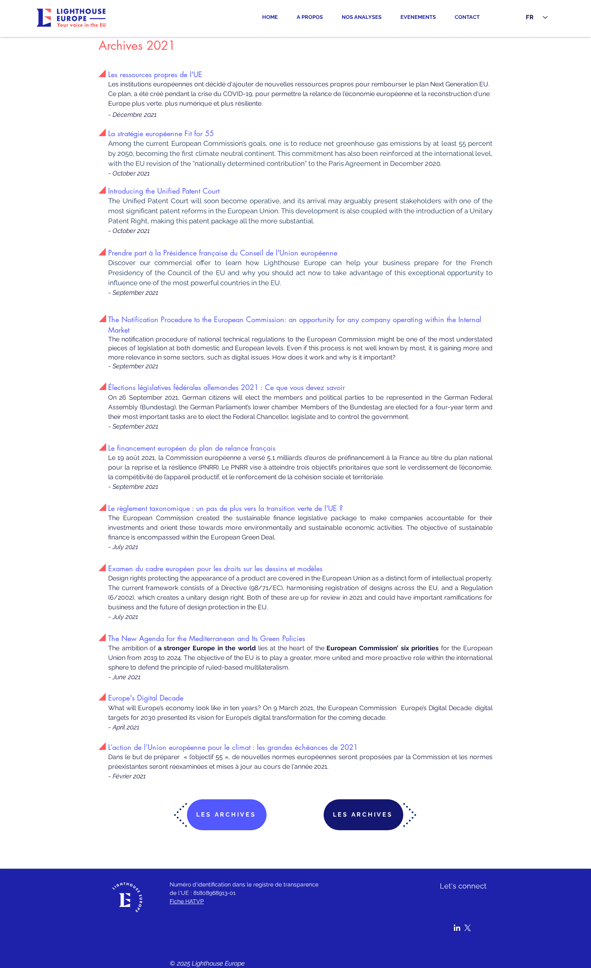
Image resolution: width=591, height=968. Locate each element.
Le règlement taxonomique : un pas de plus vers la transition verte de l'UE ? (225, 508)
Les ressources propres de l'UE (155, 74)
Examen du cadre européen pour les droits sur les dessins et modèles (215, 568)
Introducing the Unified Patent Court (164, 191)
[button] (365, 17)
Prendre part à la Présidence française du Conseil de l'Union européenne (222, 252)
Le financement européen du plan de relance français (191, 448)
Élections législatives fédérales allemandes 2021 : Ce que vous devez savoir (226, 387)
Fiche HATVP (187, 901)
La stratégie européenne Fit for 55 (161, 133)
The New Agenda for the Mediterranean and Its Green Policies (206, 638)
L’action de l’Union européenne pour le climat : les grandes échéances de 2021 (233, 747)
